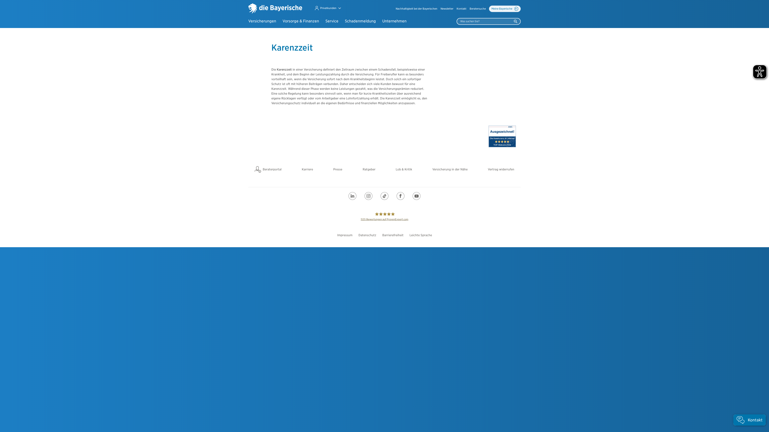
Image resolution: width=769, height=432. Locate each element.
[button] (327, 8)
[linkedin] (352, 196)
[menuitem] (416, 9)
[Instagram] (368, 196)
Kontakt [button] (461, 8)
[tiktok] (384, 196)
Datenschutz (367, 235)
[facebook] (401, 196)
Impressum (344, 235)
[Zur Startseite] (275, 8)
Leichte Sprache (421, 235)
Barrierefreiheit (393, 235)
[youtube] (417, 196)
